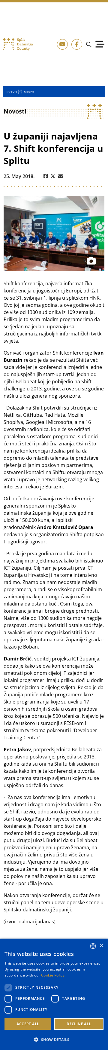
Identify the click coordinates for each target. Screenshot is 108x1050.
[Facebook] (46, 176)
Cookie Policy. (53, 975)
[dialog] (54, 994)
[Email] (60, 176)
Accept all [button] (27, 1023)
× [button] (101, 945)
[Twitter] (53, 176)
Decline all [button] (79, 1023)
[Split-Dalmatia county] (18, 44)
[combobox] (93, 946)
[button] (54, 1039)
